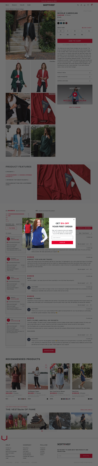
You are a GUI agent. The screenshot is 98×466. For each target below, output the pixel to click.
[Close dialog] (74, 220)
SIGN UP (62, 242)
